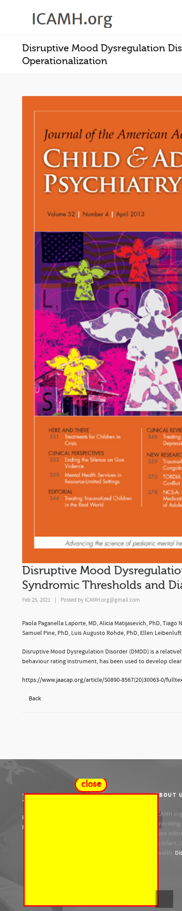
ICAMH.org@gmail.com (112, 599)
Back (35, 699)
